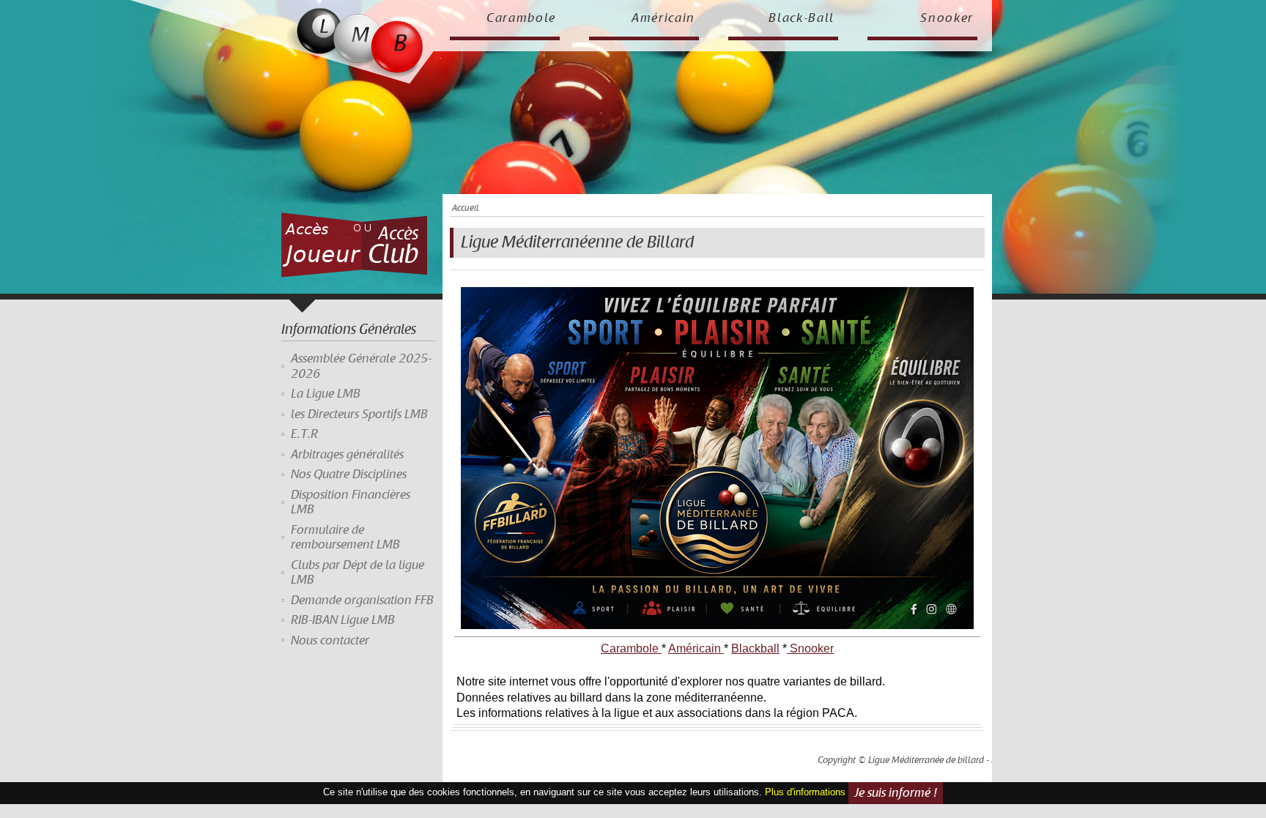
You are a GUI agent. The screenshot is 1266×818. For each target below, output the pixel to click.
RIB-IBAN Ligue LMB (343, 620)
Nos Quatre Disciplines (349, 474)
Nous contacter (330, 640)
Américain (663, 18)
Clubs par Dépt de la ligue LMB (357, 572)
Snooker (947, 18)
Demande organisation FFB (362, 600)
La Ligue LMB (325, 394)
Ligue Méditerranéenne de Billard (577, 242)
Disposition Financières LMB (350, 502)
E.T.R (304, 434)
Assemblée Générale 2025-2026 (361, 366)
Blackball (755, 648)
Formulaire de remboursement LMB (345, 537)
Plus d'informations (805, 792)
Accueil (465, 208)
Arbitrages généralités (347, 454)
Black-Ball (801, 18)
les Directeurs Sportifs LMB (359, 414)
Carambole (521, 18)
